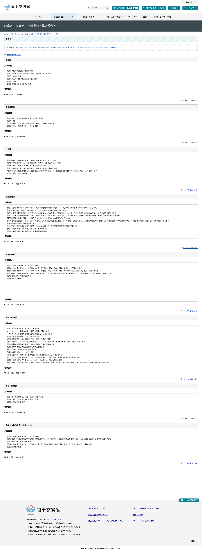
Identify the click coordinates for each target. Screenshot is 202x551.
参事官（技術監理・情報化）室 (105, 47)
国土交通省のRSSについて (98, 515)
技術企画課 (57, 47)
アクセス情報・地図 (54, 519)
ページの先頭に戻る (190, 500)
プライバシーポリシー (96, 508)
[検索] (107, 8)
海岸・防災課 (85, 47)
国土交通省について (17, 34)
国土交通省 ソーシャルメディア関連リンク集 (105, 521)
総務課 (11, 47)
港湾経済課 (23, 47)
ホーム (6, 34)
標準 (129, 8)
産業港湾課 (45, 47)
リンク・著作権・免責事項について (146, 508)
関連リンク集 (138, 515)
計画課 (33, 47)
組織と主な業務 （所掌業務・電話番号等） (38, 34)
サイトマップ (189, 8)
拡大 (135, 8)
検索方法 (173, 8)
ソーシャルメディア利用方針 (143, 521)
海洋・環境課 (71, 47)
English (189, 2)
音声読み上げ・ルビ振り (155, 8)
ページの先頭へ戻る (190, 101)
